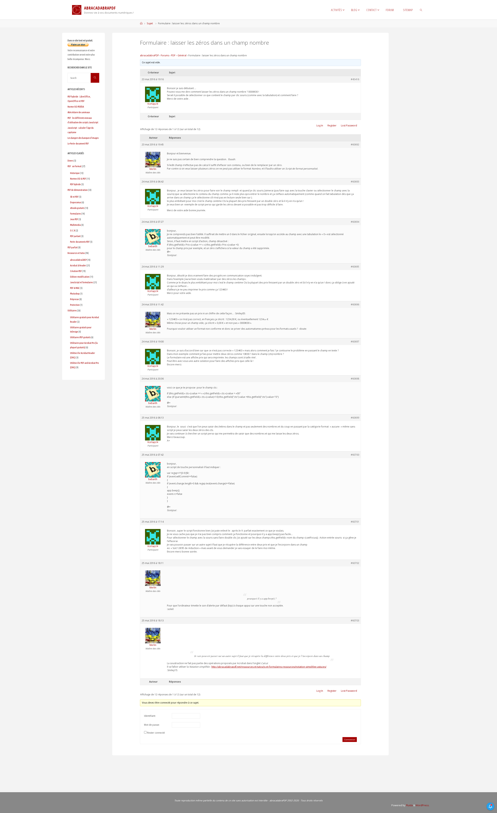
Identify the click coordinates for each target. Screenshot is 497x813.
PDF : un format (74, 166)
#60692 (355, 144)
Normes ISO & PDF (78, 178)
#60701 (355, 521)
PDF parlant (75, 236)
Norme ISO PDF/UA (76, 106)
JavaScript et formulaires (81, 282)
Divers (70, 160)
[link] (421, 9)
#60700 (355, 454)
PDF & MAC (75, 288)
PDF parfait (73, 247)
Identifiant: (150, 715)
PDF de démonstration (78, 189)
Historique (75, 173)
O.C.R (72, 230)
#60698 (355, 378)
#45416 (355, 79)
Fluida (409, 805)
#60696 (355, 304)
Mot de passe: (152, 724)
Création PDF (76, 271)
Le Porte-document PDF (78, 143)
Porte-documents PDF (79, 241)
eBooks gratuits (77, 208)
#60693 (355, 181)
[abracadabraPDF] (76, 9)
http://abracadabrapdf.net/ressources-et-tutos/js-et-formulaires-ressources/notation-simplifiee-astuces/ (268, 666)
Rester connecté (156, 732)
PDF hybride (75, 184)
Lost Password (349, 125)
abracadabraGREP (78, 259)
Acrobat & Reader (78, 265)
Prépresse (74, 299)
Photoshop (75, 293)
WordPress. (422, 805)
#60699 (355, 417)
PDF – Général (178, 55)
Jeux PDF (74, 219)
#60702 (355, 563)
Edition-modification (79, 276)
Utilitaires (72, 310)
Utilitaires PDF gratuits (80, 337)
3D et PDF (74, 196)
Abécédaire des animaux (79, 112)
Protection (75, 304)
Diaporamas (75, 202)
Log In (319, 125)
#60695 (355, 266)
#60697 (355, 341)
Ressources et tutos (76, 253)
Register (332, 125)
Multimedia (75, 224)
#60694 (355, 221)
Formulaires (75, 213)
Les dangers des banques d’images (83, 137)
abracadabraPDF (149, 55)
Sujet (150, 23)
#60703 (355, 620)
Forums (165, 55)
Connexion (349, 739)
